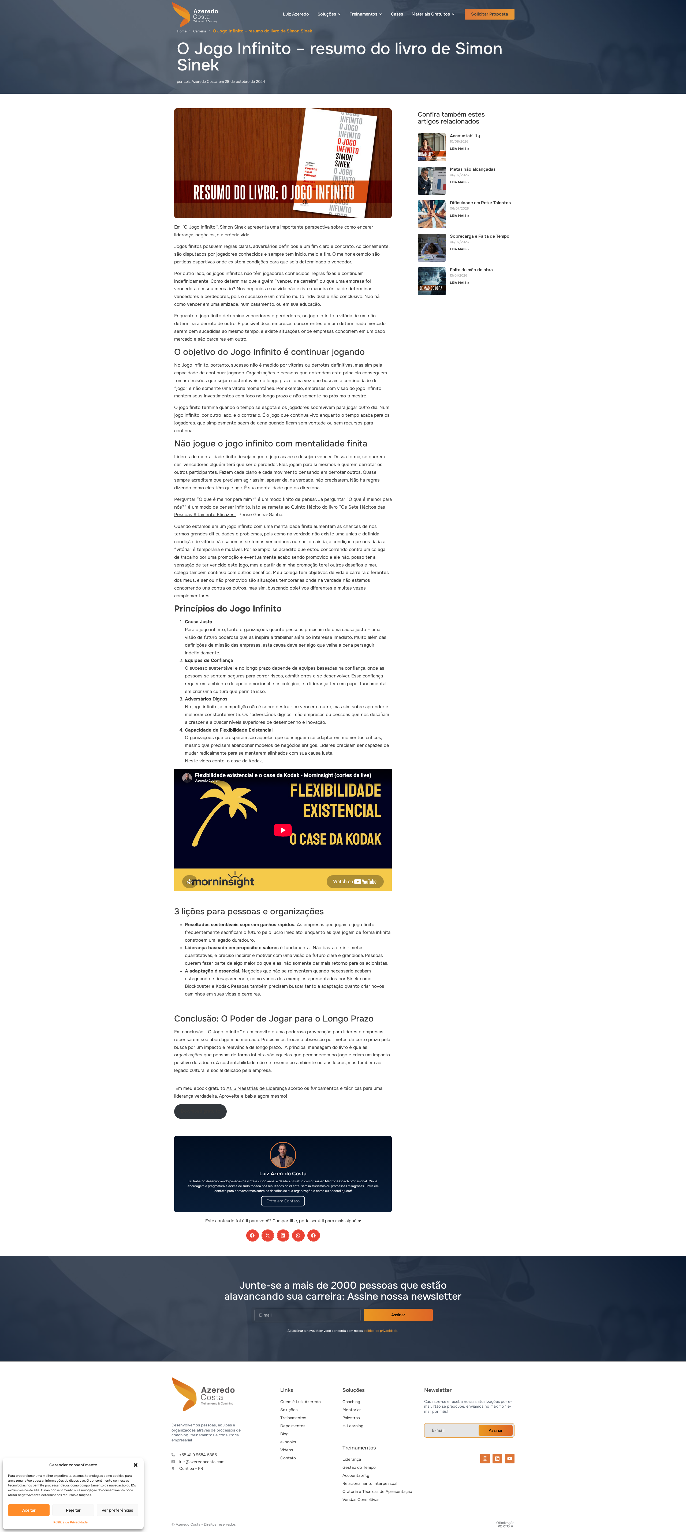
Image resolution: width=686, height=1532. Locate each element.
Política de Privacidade (70, 1522)
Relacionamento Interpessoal (369, 1483)
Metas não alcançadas (472, 169)
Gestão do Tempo (359, 1467)
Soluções (289, 1409)
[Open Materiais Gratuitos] (453, 14)
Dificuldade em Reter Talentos (480, 203)
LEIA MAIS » (459, 149)
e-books (288, 1442)
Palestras (351, 1418)
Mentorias (351, 1409)
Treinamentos (293, 1418)
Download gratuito (200, 1111)
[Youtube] (509, 1458)
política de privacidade (380, 1331)
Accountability (465, 136)
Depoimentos (292, 1426)
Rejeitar (73, 1510)
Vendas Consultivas (360, 1499)
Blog (284, 1434)
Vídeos (286, 1450)
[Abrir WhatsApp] (673, 1518)
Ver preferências (117, 1510)
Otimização (505, 1524)
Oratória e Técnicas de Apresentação (377, 1491)
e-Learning (352, 1426)
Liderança (351, 1459)
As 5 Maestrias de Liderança (256, 1088)
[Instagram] (485, 1458)
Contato (288, 1458)
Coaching (351, 1401)
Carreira (199, 31)
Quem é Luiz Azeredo (300, 1401)
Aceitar (29, 1510)
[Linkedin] (497, 1458)
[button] (135, 1465)
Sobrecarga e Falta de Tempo (479, 236)
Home (182, 31)
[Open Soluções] (339, 14)
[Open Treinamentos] (380, 14)
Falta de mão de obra (471, 270)
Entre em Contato (283, 1201)
